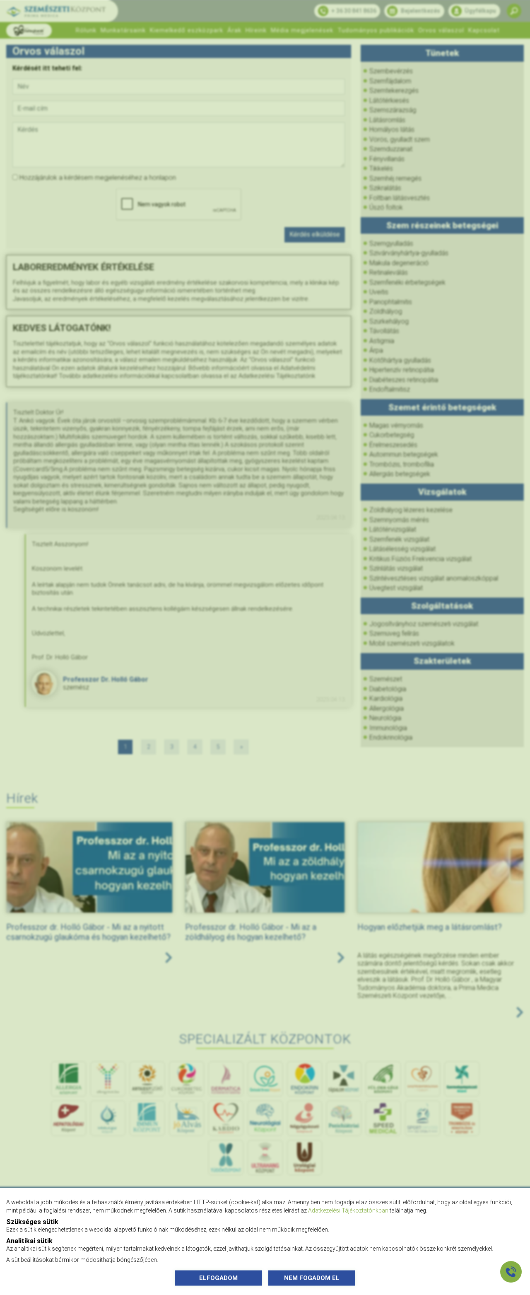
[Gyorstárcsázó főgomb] (511, 1272)
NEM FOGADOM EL (312, 1277)
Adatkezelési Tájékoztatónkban (348, 1210)
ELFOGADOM (218, 1277)
